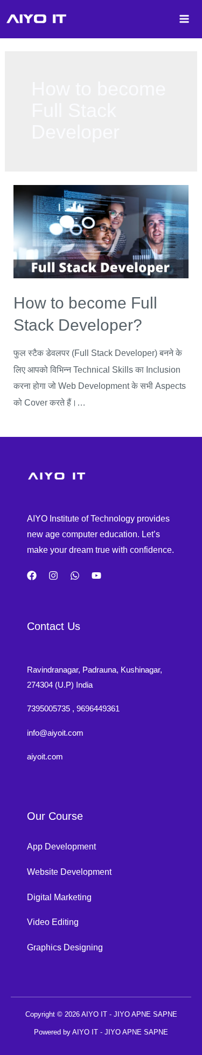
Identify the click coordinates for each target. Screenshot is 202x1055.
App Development (61, 846)
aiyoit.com (45, 756)
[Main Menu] (184, 19)
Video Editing (53, 922)
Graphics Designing (65, 947)
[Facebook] (32, 575)
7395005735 (48, 708)
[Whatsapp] (75, 575)
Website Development (69, 871)
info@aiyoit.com (55, 732)
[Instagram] (53, 575)
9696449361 (98, 708)
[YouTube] (96, 575)
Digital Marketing (59, 897)
